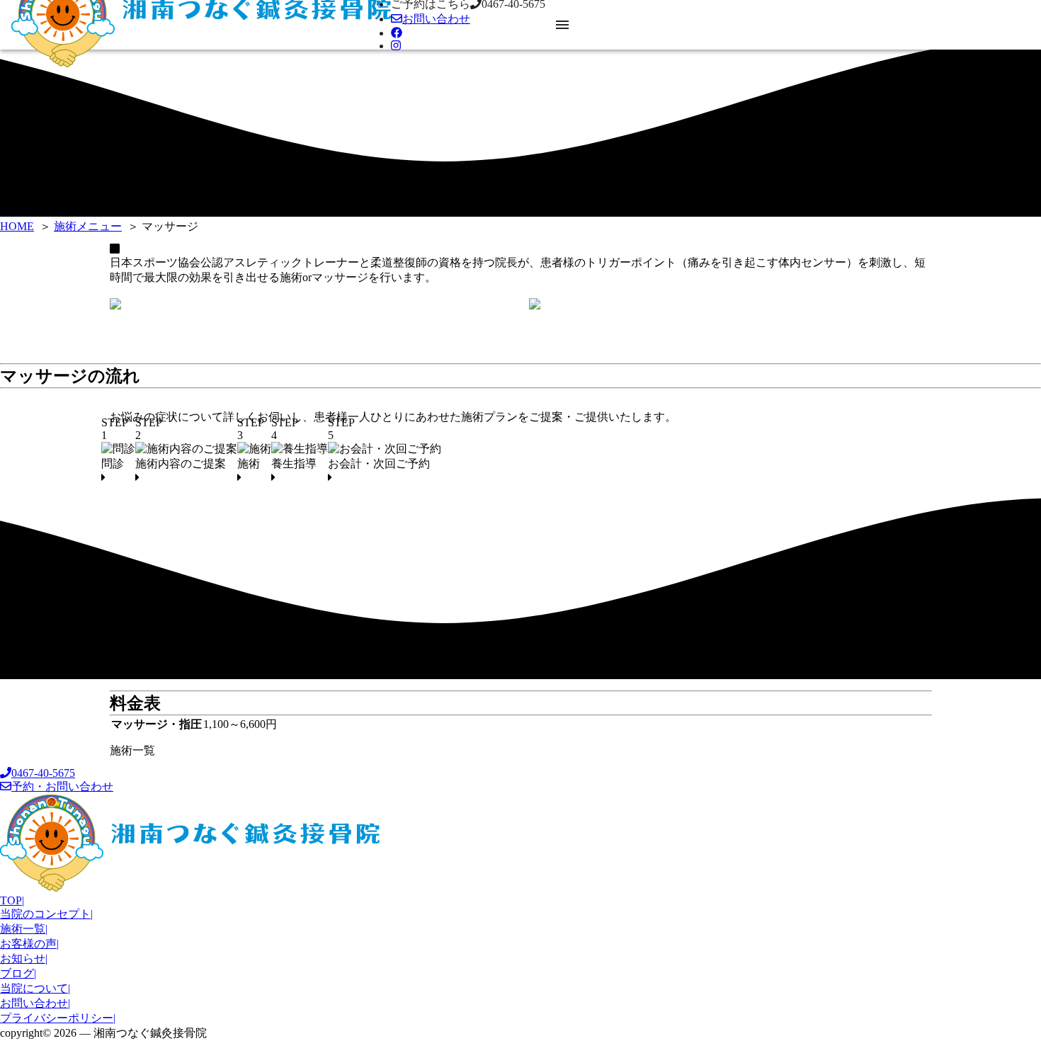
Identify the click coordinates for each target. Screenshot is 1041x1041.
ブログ (18, 973)
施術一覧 (132, 750)
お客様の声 (29, 944)
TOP (12, 900)
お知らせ (23, 958)
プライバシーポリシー (57, 1018)
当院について (35, 988)
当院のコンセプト (46, 914)
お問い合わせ (35, 1003)
